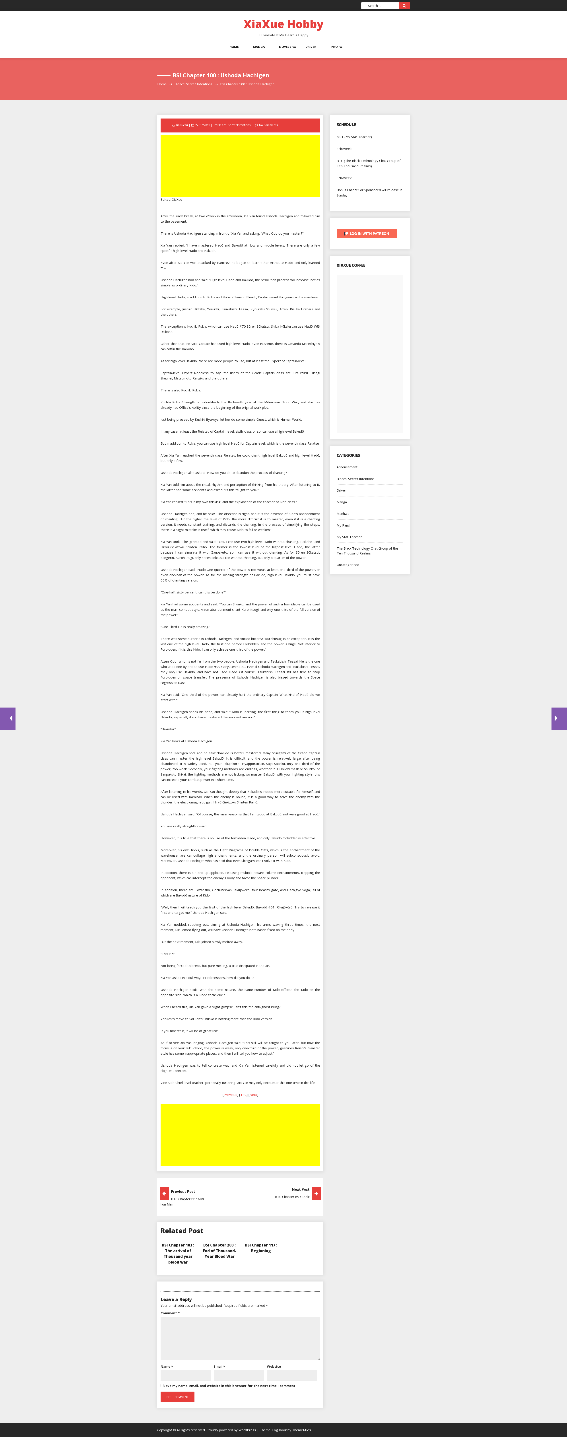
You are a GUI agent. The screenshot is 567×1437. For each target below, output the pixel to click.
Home (234, 47)
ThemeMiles (301, 1430)
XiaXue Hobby (284, 23)
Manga (259, 47)
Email (219, 1366)
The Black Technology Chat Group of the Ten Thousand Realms (367, 550)
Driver (310, 47)
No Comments (268, 125)
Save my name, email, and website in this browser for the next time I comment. (229, 1385)
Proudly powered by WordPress (231, 1430)
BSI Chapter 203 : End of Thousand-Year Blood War (219, 1251)
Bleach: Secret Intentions (234, 125)
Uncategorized (348, 564)
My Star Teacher (349, 537)
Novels (285, 47)
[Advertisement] (240, 166)
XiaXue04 (181, 125)
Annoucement (347, 467)
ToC (243, 1094)
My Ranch (344, 525)
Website (274, 1366)
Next (253, 1094)
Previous (230, 1094)
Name (167, 1366)
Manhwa (343, 513)
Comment (170, 1313)
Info (334, 47)
